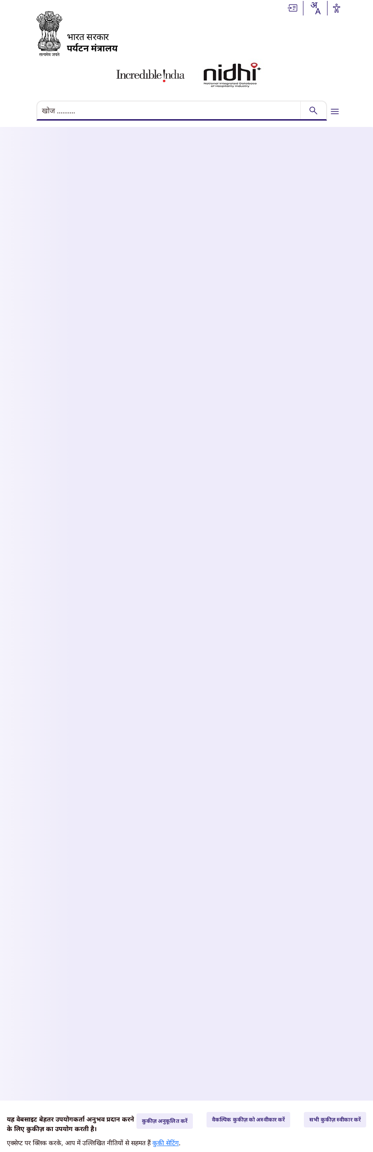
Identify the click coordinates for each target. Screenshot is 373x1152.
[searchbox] (169, 110)
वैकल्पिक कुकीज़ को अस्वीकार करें (248, 1119)
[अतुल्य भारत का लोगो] (150, 76)
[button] (293, 7)
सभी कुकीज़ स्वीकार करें (335, 1119)
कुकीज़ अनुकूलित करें (164, 1121)
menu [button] (334, 111)
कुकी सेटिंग (165, 1142)
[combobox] (315, 8)
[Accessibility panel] (336, 8)
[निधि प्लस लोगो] (232, 76)
